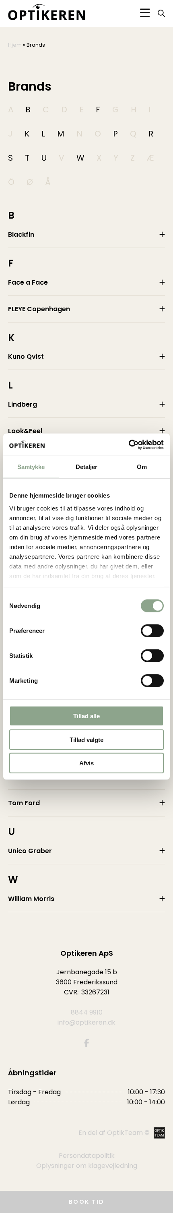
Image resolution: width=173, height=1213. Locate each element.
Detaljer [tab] (87, 466)
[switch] (152, 630)
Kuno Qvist (26, 356)
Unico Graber (30, 851)
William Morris (31, 898)
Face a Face (28, 282)
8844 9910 (87, 1012)
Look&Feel (25, 431)
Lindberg (22, 404)
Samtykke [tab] (31, 466)
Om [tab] (142, 466)
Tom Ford (24, 803)
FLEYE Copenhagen (39, 309)
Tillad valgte (86, 739)
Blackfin (21, 234)
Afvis (86, 763)
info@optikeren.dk (86, 1022)
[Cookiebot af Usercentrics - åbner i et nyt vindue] (128, 444)
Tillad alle (86, 716)
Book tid (87, 1202)
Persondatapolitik (87, 1155)
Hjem (15, 45)
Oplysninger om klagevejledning (86, 1165)
